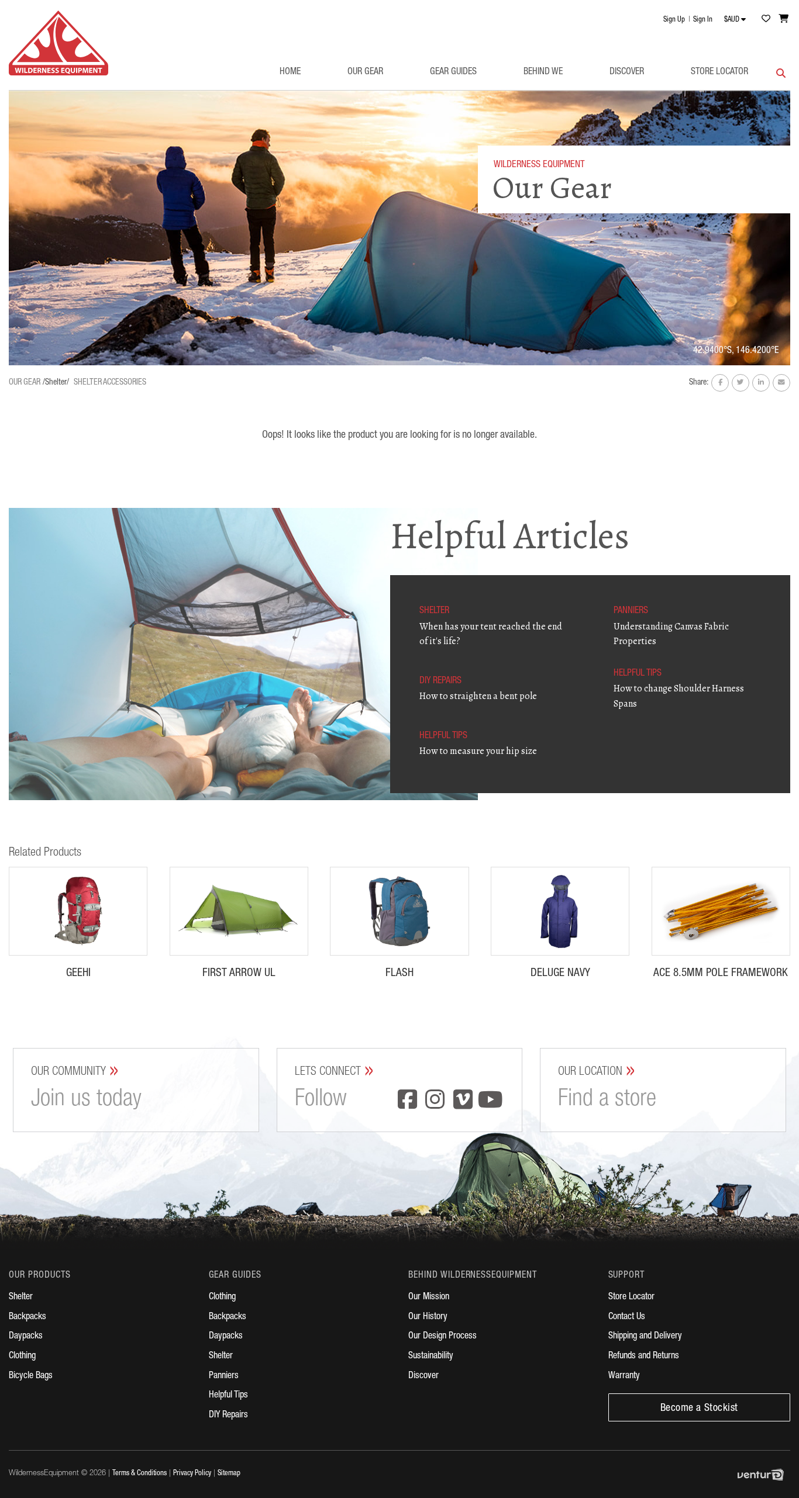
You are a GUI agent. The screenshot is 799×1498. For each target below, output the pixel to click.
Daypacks (26, 1336)
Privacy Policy (192, 1474)
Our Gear (365, 72)
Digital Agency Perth (764, 1474)
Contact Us (626, 1317)
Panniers (224, 1376)
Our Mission (428, 1297)
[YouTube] (491, 1101)
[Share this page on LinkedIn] (761, 383)
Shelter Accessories (110, 383)
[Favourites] (766, 18)
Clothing (22, 1356)
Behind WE (543, 72)
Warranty (624, 1376)
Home (290, 72)
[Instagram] (435, 1101)
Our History (427, 1317)
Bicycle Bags (31, 1376)
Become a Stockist (699, 1408)
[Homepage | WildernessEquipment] (58, 43)
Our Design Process (442, 1336)
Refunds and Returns (643, 1356)
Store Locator (719, 72)
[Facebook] (407, 1101)
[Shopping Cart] (783, 18)
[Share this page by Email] (781, 383)
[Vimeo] (463, 1101)
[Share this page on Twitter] (740, 383)
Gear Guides (453, 72)
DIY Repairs (228, 1415)
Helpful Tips (228, 1395)
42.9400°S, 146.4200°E (736, 351)
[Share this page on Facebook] (720, 383)
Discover (626, 72)
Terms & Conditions (139, 1474)
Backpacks (27, 1317)
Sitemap (229, 1474)
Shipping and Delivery (645, 1336)
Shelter (21, 1297)
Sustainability (430, 1356)
